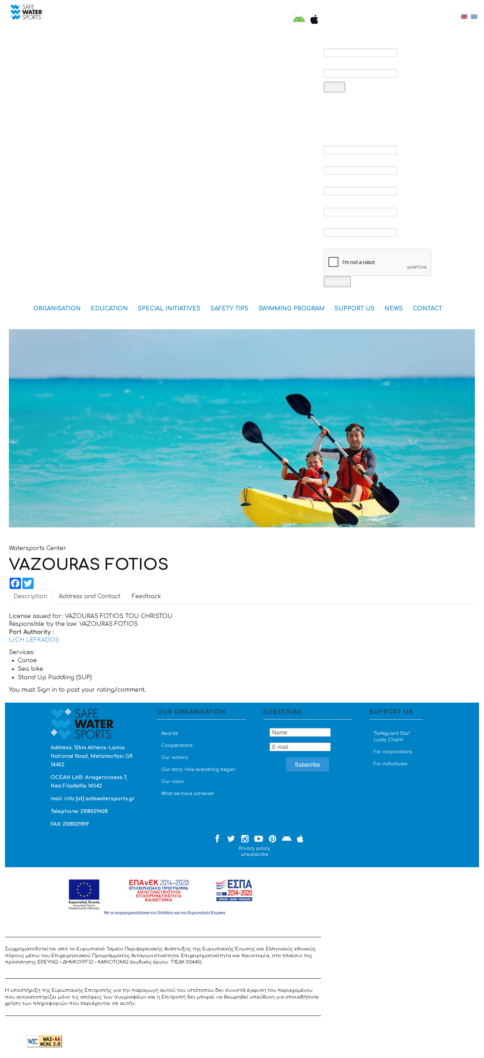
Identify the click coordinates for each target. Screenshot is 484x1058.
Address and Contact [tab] (89, 596)
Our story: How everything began (198, 769)
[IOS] (313, 20)
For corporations (393, 751)
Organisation (57, 308)
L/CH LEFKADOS (34, 640)
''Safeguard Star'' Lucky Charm (392, 736)
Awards (169, 733)
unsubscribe (254, 854)
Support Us (354, 308)
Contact (427, 308)
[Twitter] (231, 839)
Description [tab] (30, 596)
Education (109, 308)
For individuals (390, 763)
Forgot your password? (367, 105)
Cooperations (176, 745)
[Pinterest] (272, 839)
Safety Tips (229, 308)
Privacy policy (254, 848)
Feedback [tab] (146, 596)
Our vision (172, 781)
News (393, 308)
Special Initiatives (169, 308)
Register (337, 282)
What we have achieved (187, 793)
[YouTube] (258, 839)
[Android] (299, 20)
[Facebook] (217, 839)
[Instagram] (245, 839)
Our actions (174, 757)
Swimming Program (291, 308)
